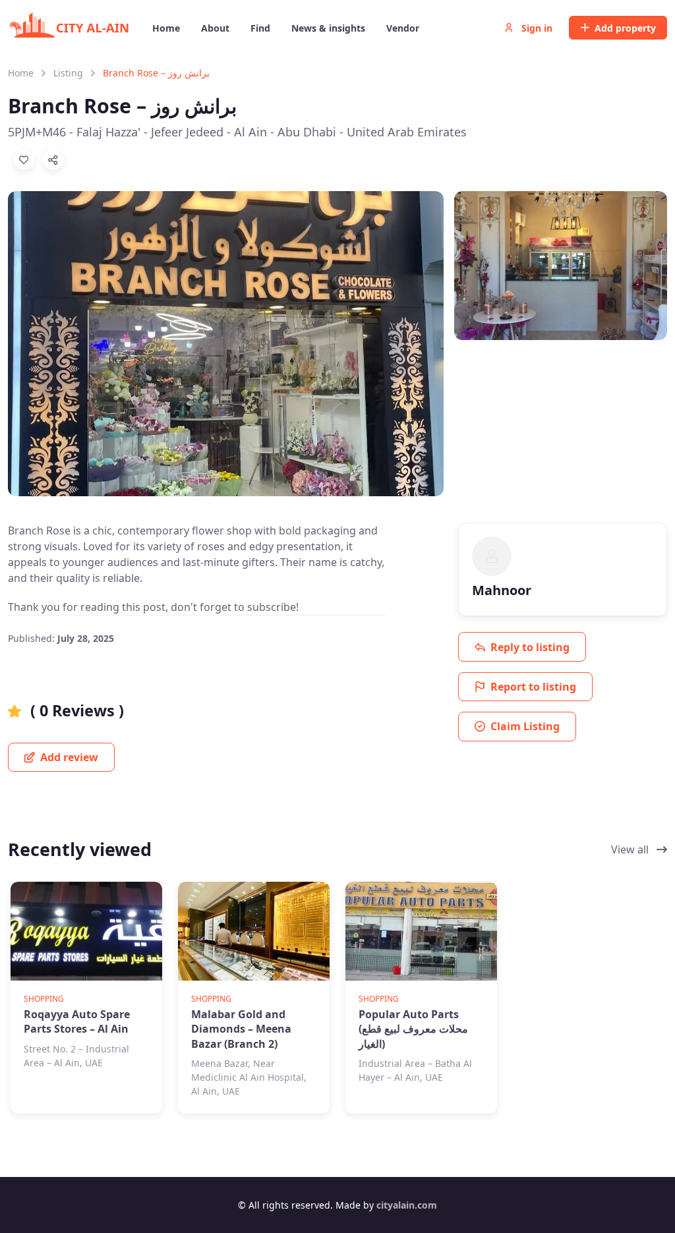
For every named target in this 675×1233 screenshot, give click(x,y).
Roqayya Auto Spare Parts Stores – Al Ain (77, 1021)
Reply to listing (530, 647)
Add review (68, 757)
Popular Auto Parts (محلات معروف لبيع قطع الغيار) (413, 1029)
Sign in (535, 28)
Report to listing (533, 686)
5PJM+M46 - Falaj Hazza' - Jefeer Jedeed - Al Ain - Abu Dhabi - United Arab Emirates (237, 132)
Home (21, 73)
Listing (68, 73)
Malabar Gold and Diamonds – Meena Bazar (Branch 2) (241, 1029)
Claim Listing (525, 726)
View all (631, 849)
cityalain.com (406, 1205)
